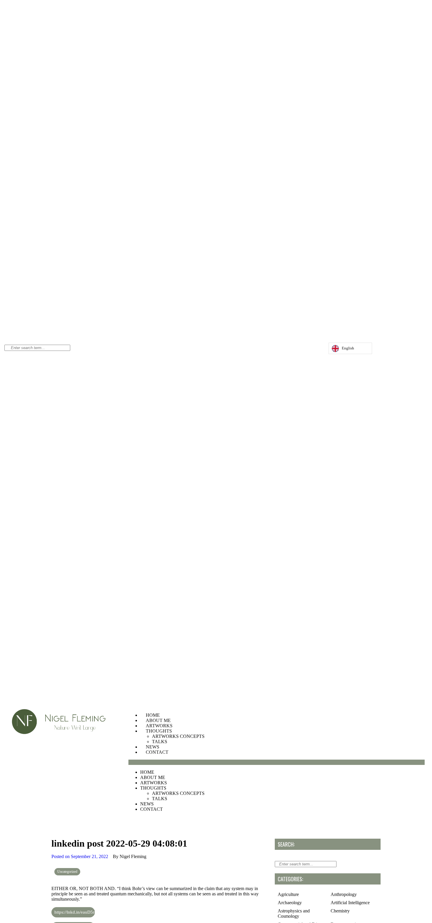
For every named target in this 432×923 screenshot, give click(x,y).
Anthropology (344, 894)
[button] (276, 762)
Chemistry (340, 910)
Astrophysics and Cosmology (294, 913)
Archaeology (290, 902)
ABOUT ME (158, 720)
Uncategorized (67, 872)
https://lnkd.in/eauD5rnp (74, 912)
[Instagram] (305, 349)
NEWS (152, 746)
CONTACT (157, 752)
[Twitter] (311, 349)
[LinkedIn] (317, 349)
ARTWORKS (159, 725)
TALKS (159, 741)
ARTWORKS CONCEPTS (178, 736)
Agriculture (288, 894)
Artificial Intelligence (350, 902)
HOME (153, 715)
